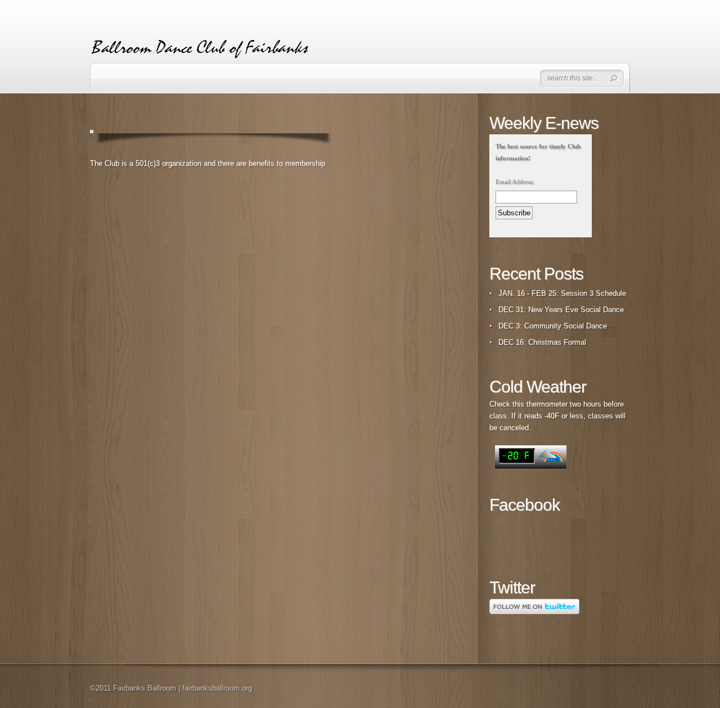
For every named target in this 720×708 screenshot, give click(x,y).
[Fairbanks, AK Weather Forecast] (530, 466)
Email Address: (515, 181)
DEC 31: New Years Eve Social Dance (561, 309)
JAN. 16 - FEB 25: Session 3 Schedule (562, 293)
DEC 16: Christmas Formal (542, 342)
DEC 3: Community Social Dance (552, 326)
